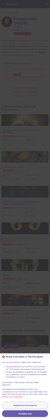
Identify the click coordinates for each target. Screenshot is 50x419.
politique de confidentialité (12, 397)
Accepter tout (25, 413)
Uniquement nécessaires (25, 405)
